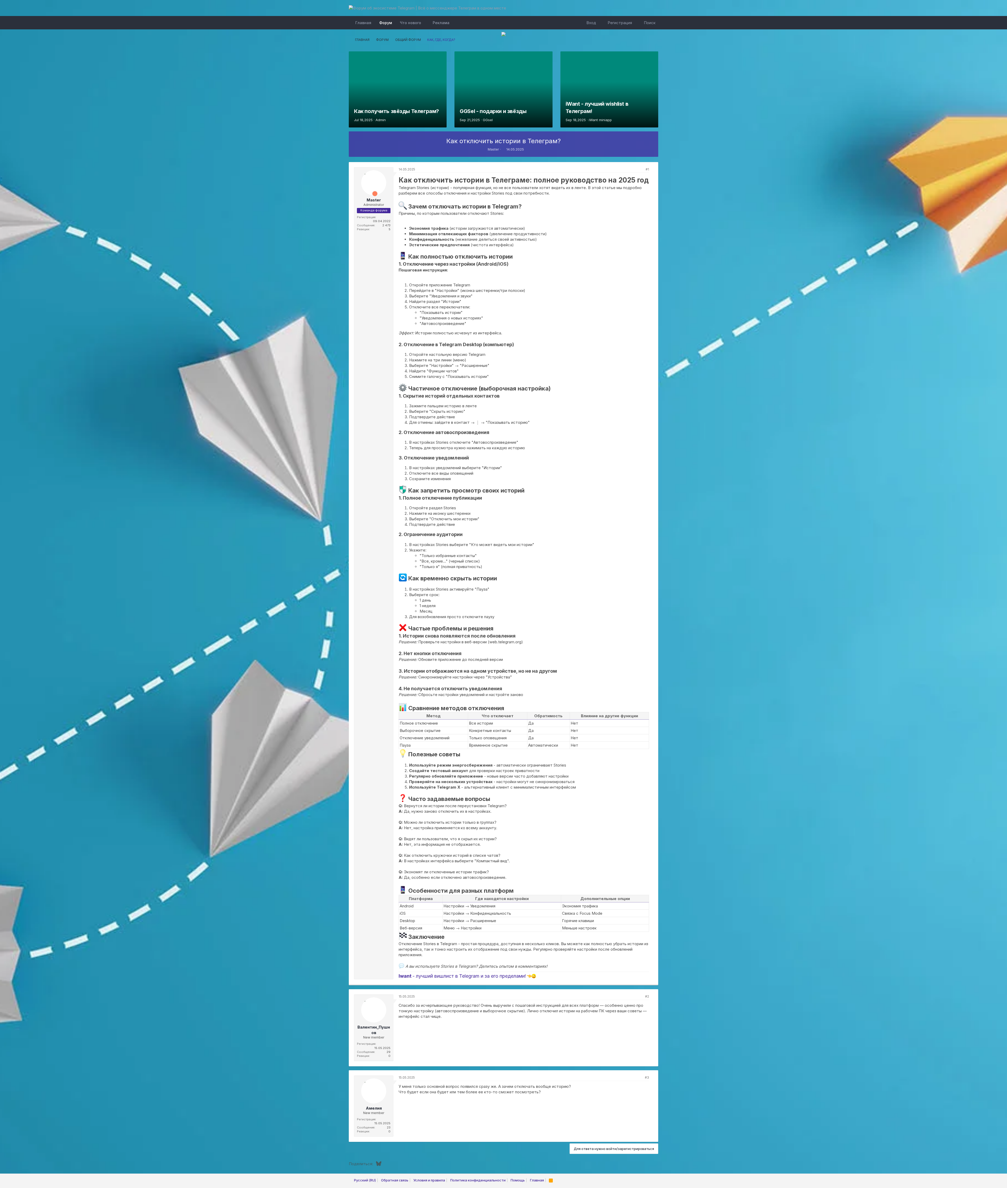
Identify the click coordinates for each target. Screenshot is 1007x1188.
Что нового (410, 22)
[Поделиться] (640, 170)
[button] (425, 22)
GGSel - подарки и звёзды (493, 111)
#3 (647, 1077)
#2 (647, 996)
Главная (363, 22)
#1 (647, 169)
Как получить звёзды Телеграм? (396, 111)
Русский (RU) (364, 1180)
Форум (385, 22)
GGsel (488, 120)
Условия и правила (429, 1180)
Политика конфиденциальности (478, 1180)
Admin (381, 120)
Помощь (518, 1180)
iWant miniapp (600, 120)
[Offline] (364, 174)
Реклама (441, 22)
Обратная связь (394, 1180)
